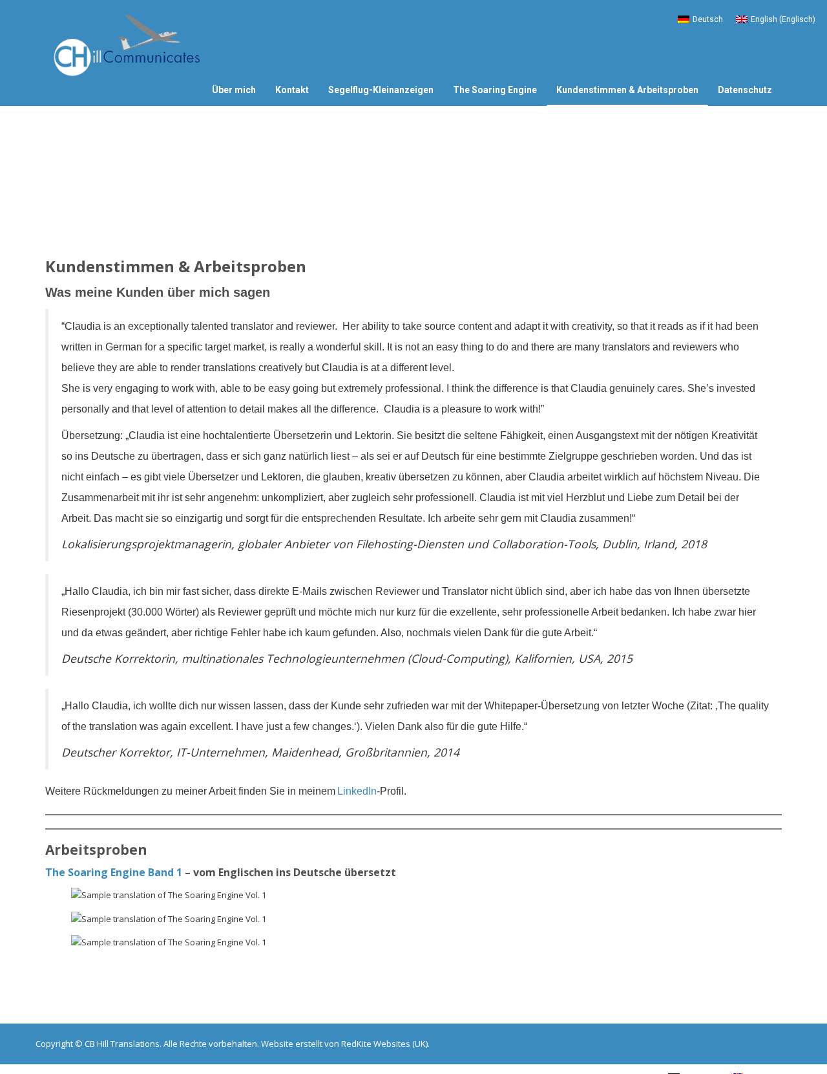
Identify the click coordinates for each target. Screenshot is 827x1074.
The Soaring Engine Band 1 (113, 872)
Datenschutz (745, 90)
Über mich (234, 90)
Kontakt (292, 90)
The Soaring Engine (495, 90)
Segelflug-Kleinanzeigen (381, 90)
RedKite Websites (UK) (384, 1043)
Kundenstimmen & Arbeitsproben (627, 90)
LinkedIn (357, 791)
